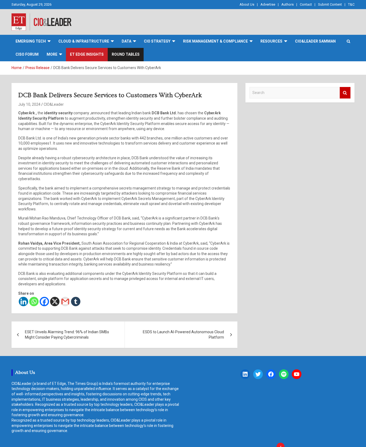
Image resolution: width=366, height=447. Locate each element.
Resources (271, 41)
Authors (287, 4)
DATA (126, 41)
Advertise (267, 4)
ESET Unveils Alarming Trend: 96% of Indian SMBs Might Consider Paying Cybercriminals (67, 334)
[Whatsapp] (34, 301)
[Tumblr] (75, 301)
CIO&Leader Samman (315, 41)
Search (345, 93)
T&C (351, 4)
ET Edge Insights (87, 54)
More (52, 54)
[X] (54, 301)
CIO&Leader (54, 104)
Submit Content (330, 4)
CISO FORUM (27, 54)
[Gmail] (65, 301)
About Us (247, 4)
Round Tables (126, 54)
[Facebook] (44, 301)
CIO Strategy (157, 41)
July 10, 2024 (29, 104)
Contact (306, 4)
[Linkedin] (23, 301)
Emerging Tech (31, 41)
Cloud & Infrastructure (83, 41)
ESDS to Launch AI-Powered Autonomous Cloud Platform (183, 334)
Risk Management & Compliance (215, 41)
